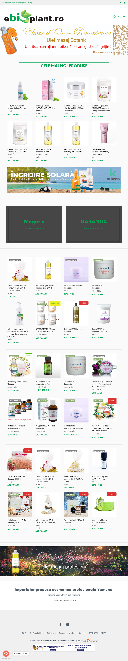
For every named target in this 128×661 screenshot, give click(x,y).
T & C (24, 633)
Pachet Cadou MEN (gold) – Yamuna (74, 521)
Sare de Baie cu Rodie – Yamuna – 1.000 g (17, 477)
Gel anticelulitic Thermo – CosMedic (73, 286)
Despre (62, 633)
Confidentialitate (37, 633)
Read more (13, 296)
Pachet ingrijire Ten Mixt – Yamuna (18, 382)
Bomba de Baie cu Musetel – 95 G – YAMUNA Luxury (73, 478)
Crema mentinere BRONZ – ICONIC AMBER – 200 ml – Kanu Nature (74, 108)
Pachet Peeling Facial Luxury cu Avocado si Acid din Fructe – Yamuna (102, 428)
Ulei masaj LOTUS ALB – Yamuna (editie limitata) (73, 150)
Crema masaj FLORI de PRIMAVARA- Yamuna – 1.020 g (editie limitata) (101, 108)
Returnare (51, 633)
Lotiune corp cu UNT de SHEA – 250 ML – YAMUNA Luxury (45, 522)
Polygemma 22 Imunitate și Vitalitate (45, 427)
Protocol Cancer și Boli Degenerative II (16, 427)
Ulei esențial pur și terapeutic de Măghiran (45, 382)
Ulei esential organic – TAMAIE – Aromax (100, 477)
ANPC (103, 633)
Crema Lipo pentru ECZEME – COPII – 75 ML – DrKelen (45, 108)
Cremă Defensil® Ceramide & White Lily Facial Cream (100, 151)
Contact (81, 633)
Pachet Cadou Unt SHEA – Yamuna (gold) (17, 521)
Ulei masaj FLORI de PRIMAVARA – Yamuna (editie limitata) (44, 151)
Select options (42, 390)
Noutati (72, 633)
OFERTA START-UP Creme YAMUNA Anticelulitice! (45, 330)
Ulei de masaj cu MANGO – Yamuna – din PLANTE (46, 286)
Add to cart (13, 114)
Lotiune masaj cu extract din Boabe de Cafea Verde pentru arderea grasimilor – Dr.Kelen (18, 332)
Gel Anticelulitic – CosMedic (98, 286)
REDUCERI (93, 633)
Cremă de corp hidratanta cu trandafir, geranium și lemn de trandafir (102, 383)
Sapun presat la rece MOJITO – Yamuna (99, 521)
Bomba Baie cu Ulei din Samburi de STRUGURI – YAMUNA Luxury (17, 287)
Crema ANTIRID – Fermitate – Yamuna (99, 330)
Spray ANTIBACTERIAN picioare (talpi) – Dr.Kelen (17, 107)
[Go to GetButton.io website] (6, 658)
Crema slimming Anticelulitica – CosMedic (73, 427)
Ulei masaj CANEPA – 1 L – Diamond (73, 330)
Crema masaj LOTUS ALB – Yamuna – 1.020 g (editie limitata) (18, 151)
